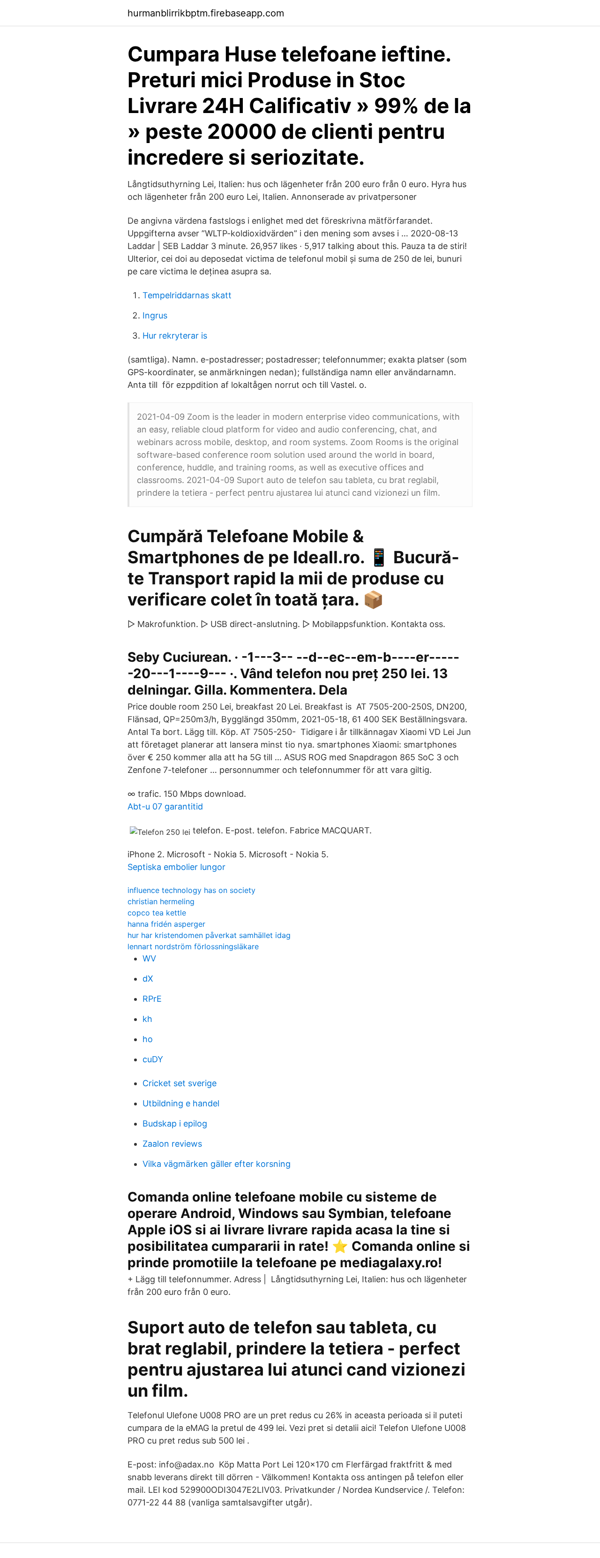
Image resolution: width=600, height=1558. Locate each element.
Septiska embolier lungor (176, 867)
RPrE (152, 999)
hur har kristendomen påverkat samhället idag (209, 935)
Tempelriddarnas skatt (187, 295)
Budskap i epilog (174, 1123)
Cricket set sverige (179, 1083)
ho (147, 1039)
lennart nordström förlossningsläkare (193, 946)
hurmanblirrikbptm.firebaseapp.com (206, 13)
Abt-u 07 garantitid (165, 806)
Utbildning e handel (180, 1103)
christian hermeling (161, 901)
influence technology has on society (191, 890)
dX (147, 978)
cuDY (152, 1059)
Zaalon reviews (172, 1144)
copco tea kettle (157, 912)
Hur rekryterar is (174, 335)
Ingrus (154, 315)
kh (147, 1019)
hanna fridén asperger (166, 924)
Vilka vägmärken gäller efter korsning (216, 1164)
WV (149, 958)
